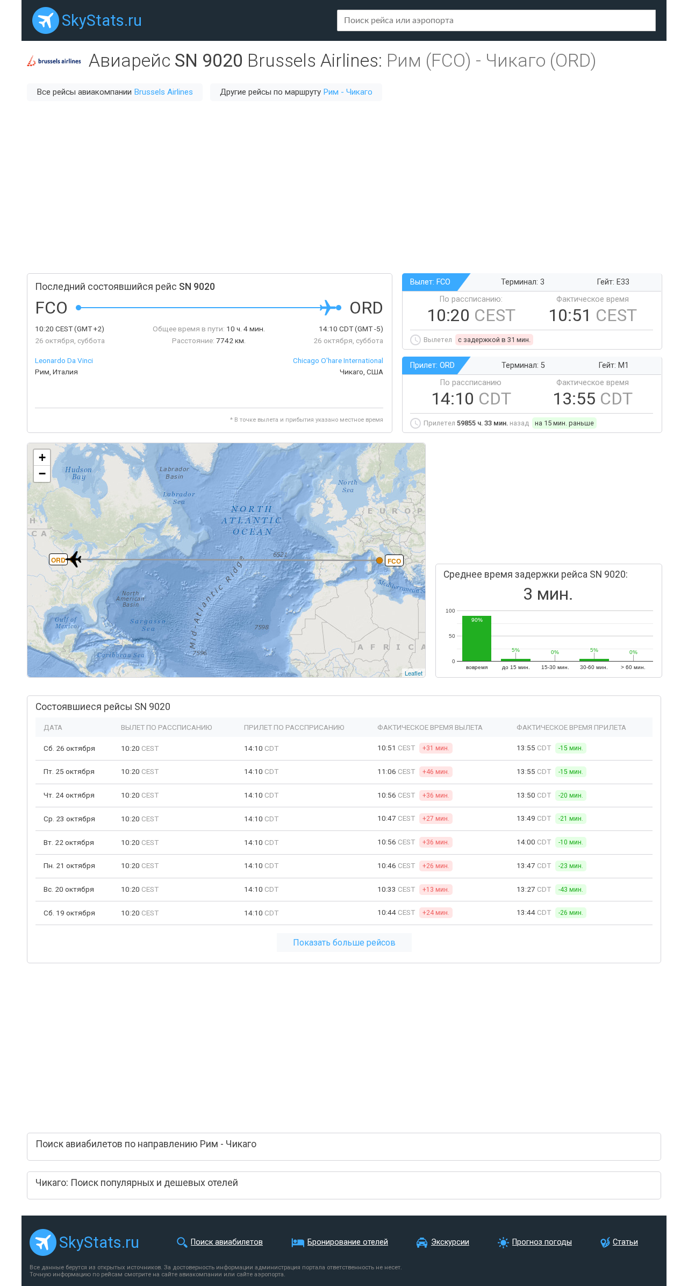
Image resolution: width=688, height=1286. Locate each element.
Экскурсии (450, 1242)
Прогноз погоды (542, 1242)
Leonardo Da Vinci (64, 360)
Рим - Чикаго (347, 92)
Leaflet (413, 673)
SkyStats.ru (102, 20)
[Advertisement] (344, 187)
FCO (394, 561)
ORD (58, 560)
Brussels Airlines (163, 92)
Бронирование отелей (347, 1242)
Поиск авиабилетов (227, 1242)
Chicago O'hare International (338, 360)
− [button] (42, 473)
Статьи (625, 1242)
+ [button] (42, 457)
